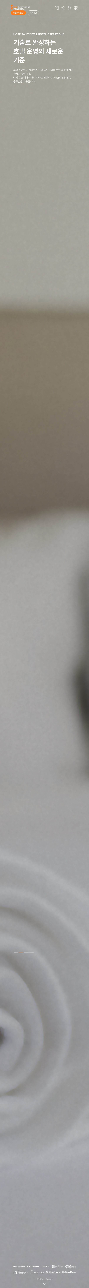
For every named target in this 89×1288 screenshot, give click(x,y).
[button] (16, 952)
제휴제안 (33, 13)
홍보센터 (69, 8)
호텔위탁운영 (18, 13)
